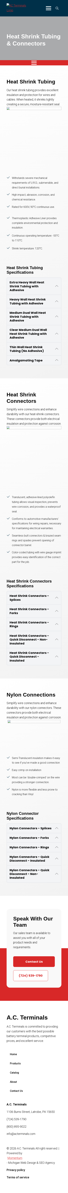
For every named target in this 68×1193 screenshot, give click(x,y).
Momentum (14, 1158)
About (13, 1081)
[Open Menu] (48, 8)
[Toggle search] (57, 8)
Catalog (14, 1072)
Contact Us (16, 1090)
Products (15, 1063)
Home (13, 1054)
